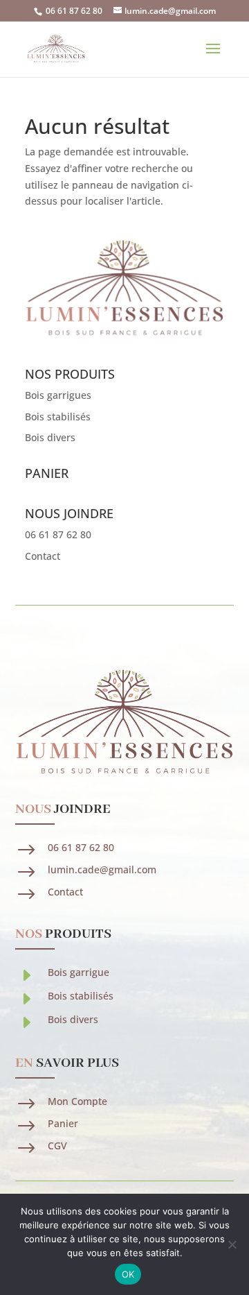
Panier (63, 1123)
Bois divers (50, 437)
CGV (57, 1145)
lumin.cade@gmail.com (102, 869)
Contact (42, 556)
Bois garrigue (78, 972)
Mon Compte (77, 1101)
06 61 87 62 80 (74, 11)
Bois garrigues (58, 395)
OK (128, 1274)
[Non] (232, 1244)
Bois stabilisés (58, 416)
